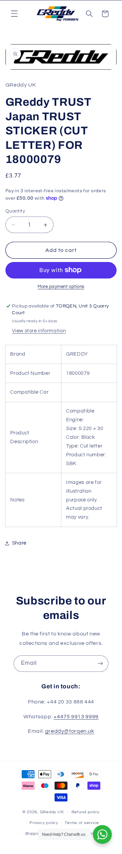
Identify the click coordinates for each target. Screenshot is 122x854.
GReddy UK (52, 812)
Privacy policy (43, 823)
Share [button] (19, 543)
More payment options (61, 287)
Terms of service (82, 823)
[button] (14, 14)
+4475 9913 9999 (76, 716)
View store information (39, 330)
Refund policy (86, 812)
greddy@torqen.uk (69, 731)
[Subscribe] (100, 663)
